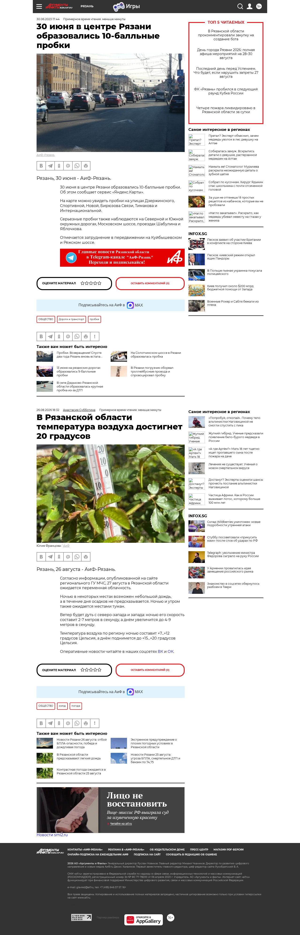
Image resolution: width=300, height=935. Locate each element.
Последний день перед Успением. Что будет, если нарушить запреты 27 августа (226, 73)
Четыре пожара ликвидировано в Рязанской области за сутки (225, 110)
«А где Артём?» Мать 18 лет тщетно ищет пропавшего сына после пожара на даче (234, 452)
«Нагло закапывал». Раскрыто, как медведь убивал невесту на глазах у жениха (235, 216)
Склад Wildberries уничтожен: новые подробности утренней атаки (233, 523)
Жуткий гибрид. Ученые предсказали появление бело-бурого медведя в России (236, 437)
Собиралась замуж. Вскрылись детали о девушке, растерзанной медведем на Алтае (233, 154)
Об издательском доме (167, 849)
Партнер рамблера (108, 917)
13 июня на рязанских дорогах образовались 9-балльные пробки (78, 371)
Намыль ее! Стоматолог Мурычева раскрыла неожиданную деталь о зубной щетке (234, 170)
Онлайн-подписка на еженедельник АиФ (98, 854)
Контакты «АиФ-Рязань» (85, 849)
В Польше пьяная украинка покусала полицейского (234, 272)
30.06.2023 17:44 (48, 19)
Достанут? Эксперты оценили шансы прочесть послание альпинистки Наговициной (236, 483)
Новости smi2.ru (52, 835)
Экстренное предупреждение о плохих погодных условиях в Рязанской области (154, 743)
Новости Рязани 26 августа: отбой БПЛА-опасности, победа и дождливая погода (82, 743)
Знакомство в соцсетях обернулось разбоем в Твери (233, 585)
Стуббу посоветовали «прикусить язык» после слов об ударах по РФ (232, 539)
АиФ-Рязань (46, 155)
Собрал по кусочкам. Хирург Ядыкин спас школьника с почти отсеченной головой (236, 185)
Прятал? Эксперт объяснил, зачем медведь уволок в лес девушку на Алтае (234, 139)
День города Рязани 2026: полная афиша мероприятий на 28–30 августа (226, 54)
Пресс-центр (199, 849)
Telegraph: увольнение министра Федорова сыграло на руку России (233, 554)
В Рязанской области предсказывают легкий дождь (79, 756)
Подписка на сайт (147, 854)
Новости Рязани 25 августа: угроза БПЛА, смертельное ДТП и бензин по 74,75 (155, 758)
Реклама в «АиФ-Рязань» (126, 849)
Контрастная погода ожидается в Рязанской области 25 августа (81, 771)
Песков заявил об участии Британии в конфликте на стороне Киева (234, 241)
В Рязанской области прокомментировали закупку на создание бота (226, 35)
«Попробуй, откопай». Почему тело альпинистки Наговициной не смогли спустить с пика (234, 421)
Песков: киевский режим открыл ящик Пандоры (231, 257)
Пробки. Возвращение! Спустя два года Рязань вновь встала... (79, 354)
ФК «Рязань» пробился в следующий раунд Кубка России (226, 91)
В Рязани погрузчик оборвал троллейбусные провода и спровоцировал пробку (152, 371)
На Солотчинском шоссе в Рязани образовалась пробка (156, 354)
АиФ (66, 545)
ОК (170, 651)
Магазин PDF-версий (229, 849)
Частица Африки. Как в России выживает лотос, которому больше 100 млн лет (234, 498)
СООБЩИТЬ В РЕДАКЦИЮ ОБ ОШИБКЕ (191, 854)
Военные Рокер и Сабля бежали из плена (233, 303)
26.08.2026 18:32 (48, 410)
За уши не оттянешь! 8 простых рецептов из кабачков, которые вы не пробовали (236, 201)
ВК (160, 651)
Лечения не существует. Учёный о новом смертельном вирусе (233, 466)
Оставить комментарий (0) (150, 283)
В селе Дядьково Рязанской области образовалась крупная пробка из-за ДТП (80, 386)
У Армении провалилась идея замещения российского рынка (230, 570)
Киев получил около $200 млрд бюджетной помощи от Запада (230, 288)
